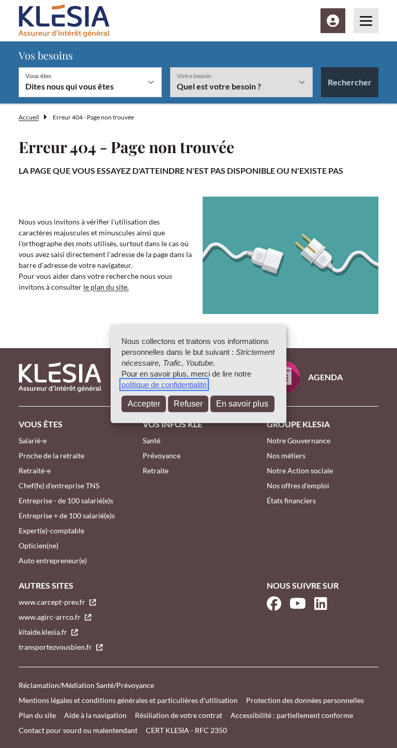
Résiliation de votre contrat (178, 715)
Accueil (29, 117)
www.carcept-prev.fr (53, 601)
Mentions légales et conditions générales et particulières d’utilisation (128, 700)
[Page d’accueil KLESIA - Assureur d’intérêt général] (64, 20)
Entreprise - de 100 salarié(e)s (66, 500)
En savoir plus (242, 403)
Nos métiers (286, 455)
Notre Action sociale (300, 470)
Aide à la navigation (95, 715)
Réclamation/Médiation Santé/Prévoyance (86, 685)
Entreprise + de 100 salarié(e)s (67, 515)
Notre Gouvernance (298, 440)
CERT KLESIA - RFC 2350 (186, 730)
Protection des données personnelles (305, 700)
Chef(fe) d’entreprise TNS (59, 485)
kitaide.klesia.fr (44, 631)
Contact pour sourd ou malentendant (78, 730)
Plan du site (37, 715)
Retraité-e (35, 470)
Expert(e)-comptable (51, 530)
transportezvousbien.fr (56, 646)
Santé (151, 440)
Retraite (156, 470)
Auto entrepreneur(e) (53, 560)
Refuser (188, 403)
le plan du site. (106, 286)
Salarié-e (33, 440)
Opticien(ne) (38, 545)
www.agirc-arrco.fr (50, 616)
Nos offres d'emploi (298, 485)
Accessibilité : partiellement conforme (292, 715)
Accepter (144, 403)
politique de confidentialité (164, 384)
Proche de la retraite (51, 455)
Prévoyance (161, 455)
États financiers (291, 500)
